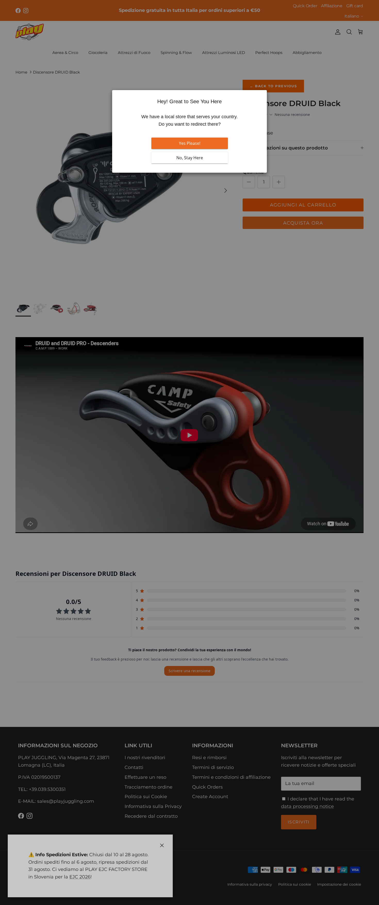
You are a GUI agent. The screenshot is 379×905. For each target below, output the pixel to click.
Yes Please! (189, 143)
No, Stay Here (189, 158)
